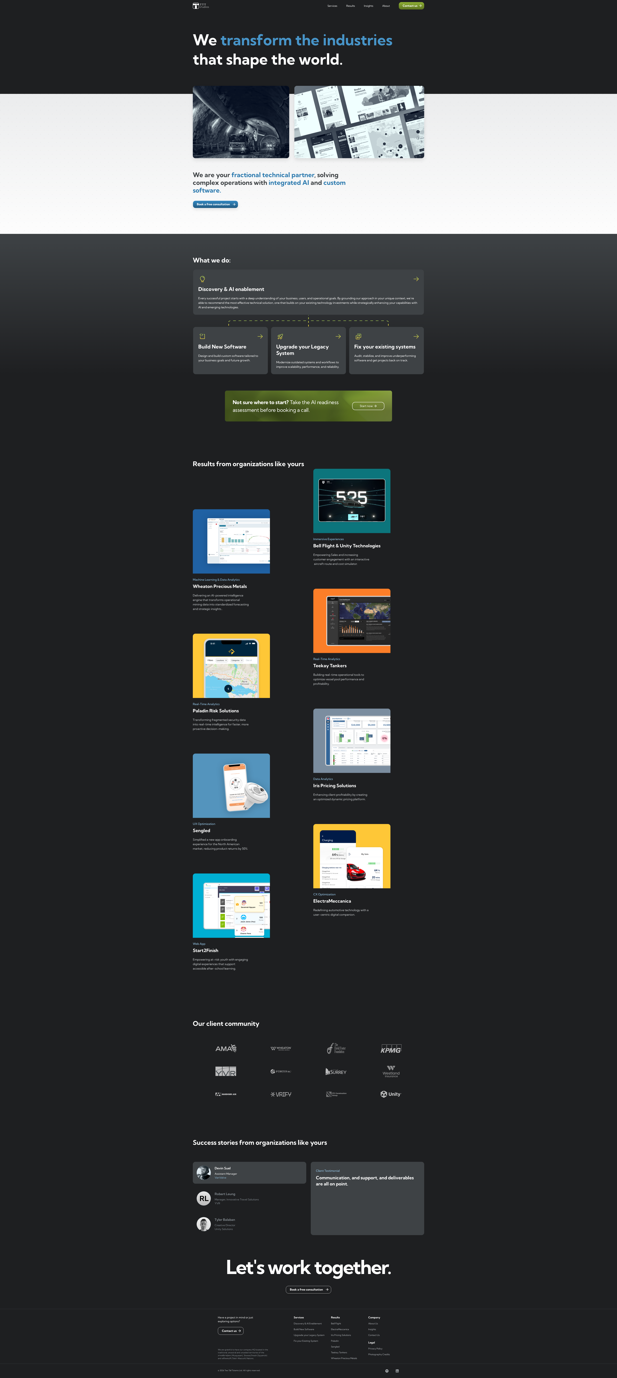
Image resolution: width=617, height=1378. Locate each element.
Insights (372, 1329)
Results (350, 5)
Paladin (335, 1340)
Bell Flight (336, 1323)
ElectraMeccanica (340, 1329)
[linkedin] (397, 1371)
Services (332, 5)
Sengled (335, 1346)
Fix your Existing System (306, 1340)
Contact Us (374, 1335)
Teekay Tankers (339, 1352)
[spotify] (387, 1371)
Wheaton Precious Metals (344, 1358)
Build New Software (304, 1329)
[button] (332, 6)
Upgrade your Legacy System (309, 1335)
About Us (373, 1323)
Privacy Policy (375, 1348)
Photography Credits (379, 1354)
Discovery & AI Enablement (308, 1323)
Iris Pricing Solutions (341, 1335)
